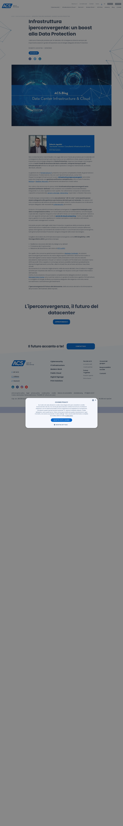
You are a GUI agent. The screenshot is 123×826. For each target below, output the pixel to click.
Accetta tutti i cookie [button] (62, 420)
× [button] (95, 400)
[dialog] (61, 413)
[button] (61, 425)
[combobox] (93, 400)
